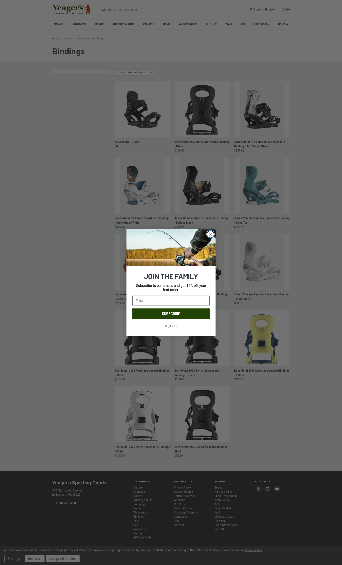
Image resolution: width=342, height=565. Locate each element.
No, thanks (171, 326)
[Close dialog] (210, 234)
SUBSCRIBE (171, 313)
